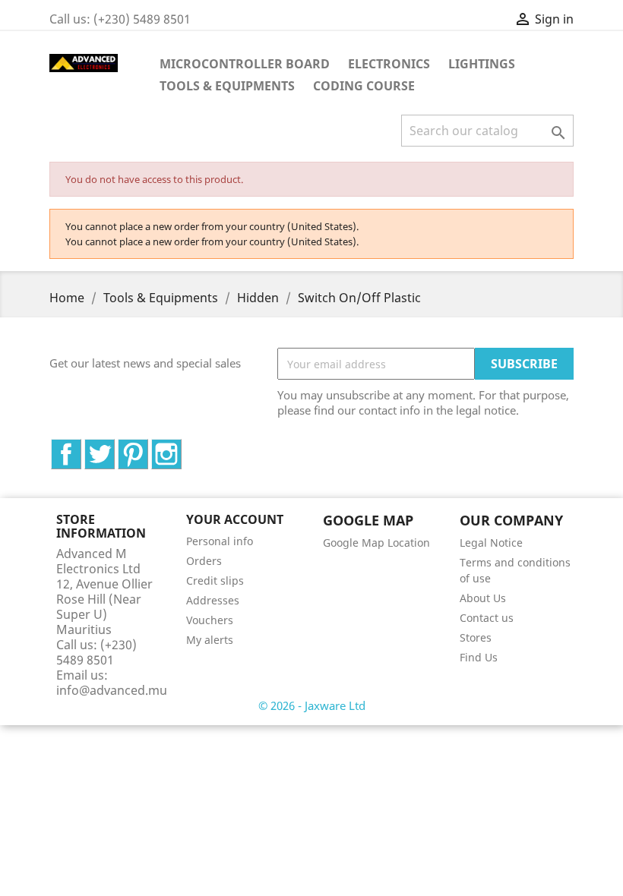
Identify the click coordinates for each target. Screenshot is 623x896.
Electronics (389, 63)
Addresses (212, 600)
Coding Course (364, 85)
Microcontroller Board (245, 63)
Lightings (481, 63)
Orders (204, 561)
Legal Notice (491, 542)
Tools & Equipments (227, 85)
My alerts (209, 640)
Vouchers (209, 620)
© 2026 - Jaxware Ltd (311, 705)
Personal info (219, 541)
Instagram (181, 447)
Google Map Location (376, 542)
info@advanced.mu (111, 690)
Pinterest (147, 447)
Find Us (479, 657)
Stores (476, 637)
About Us (483, 598)
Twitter (114, 447)
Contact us (487, 617)
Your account (234, 519)
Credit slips (215, 580)
